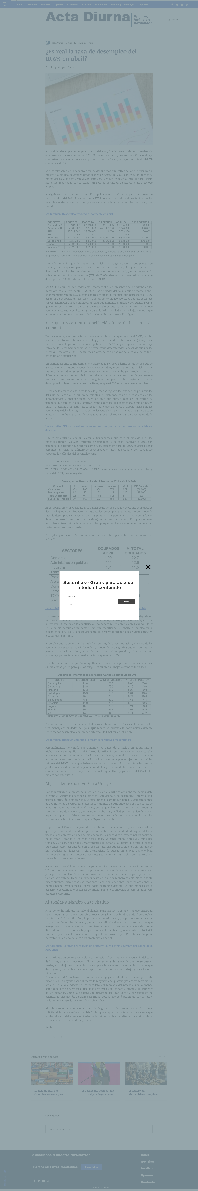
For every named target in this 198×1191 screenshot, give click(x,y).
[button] (148, 567)
